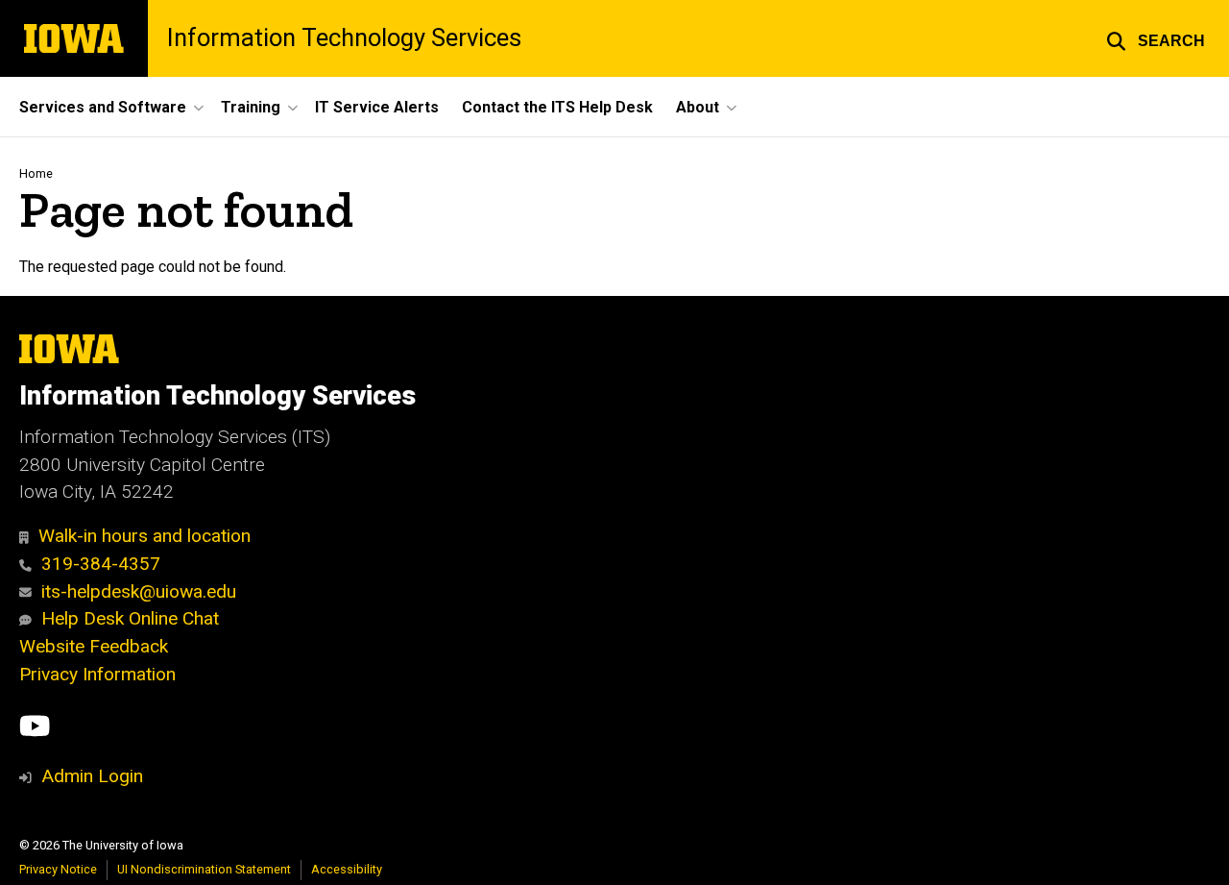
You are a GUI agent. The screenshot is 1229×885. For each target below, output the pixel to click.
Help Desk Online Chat (130, 618)
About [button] (697, 107)
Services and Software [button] (102, 107)
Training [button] (250, 107)
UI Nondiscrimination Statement (204, 869)
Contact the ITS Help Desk (557, 107)
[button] (1155, 38)
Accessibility (346, 869)
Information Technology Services (344, 38)
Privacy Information (97, 674)
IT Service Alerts (377, 107)
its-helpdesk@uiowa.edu (138, 591)
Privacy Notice (58, 869)
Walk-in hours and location (144, 536)
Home (36, 173)
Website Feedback (93, 646)
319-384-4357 (100, 564)
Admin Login (92, 776)
